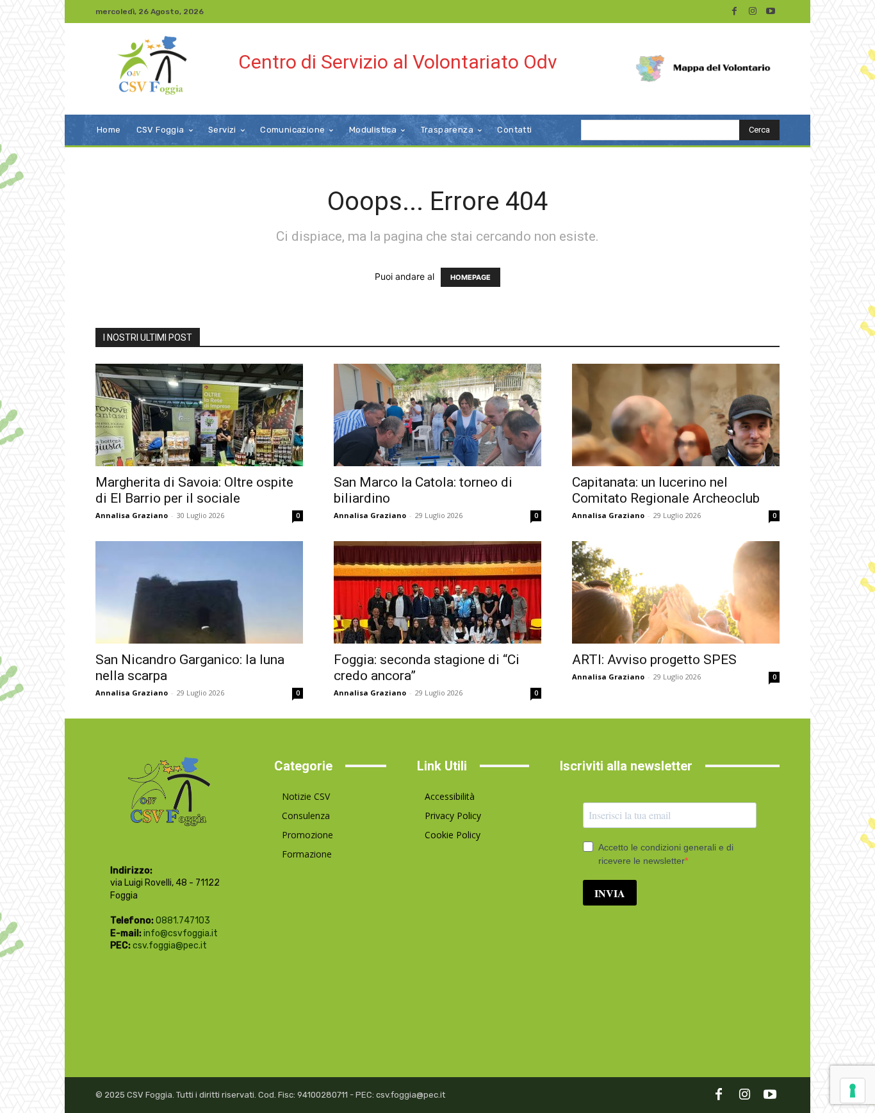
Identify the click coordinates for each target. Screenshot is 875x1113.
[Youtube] (771, 11)
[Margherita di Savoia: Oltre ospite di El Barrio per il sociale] (199, 415)
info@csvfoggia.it (180, 933)
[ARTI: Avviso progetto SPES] (676, 592)
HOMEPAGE (470, 277)
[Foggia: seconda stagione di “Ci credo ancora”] (437, 592)
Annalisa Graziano (131, 515)
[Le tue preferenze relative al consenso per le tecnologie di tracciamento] (852, 1090)
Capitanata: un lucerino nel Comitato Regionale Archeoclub (666, 490)
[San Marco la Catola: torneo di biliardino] (437, 415)
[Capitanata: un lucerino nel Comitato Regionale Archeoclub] (676, 415)
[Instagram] (753, 11)
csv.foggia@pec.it (170, 945)
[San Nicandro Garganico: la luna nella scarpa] (199, 592)
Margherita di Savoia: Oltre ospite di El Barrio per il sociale (194, 490)
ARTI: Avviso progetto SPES (654, 659)
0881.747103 (183, 920)
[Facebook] (735, 11)
